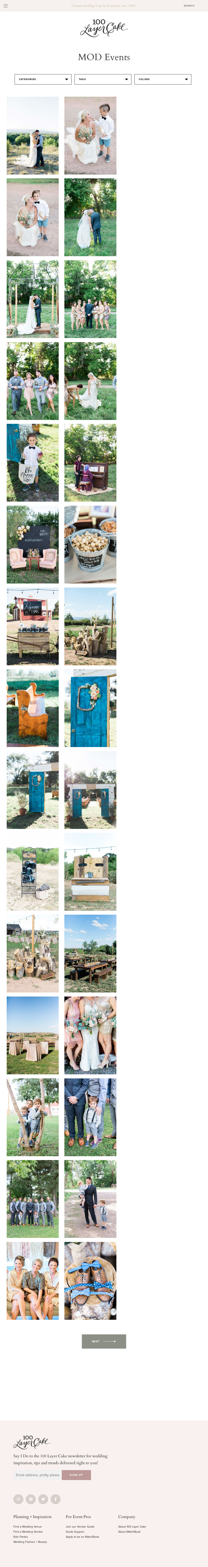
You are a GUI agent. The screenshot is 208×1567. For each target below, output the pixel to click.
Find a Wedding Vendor (28, 1531)
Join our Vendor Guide (80, 1526)
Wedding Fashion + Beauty (30, 1542)
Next (96, 1341)
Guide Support (75, 1531)
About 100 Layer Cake (132, 1526)
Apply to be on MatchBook (82, 1537)
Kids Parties (20, 1537)
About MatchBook (129, 1531)
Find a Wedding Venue (27, 1526)
